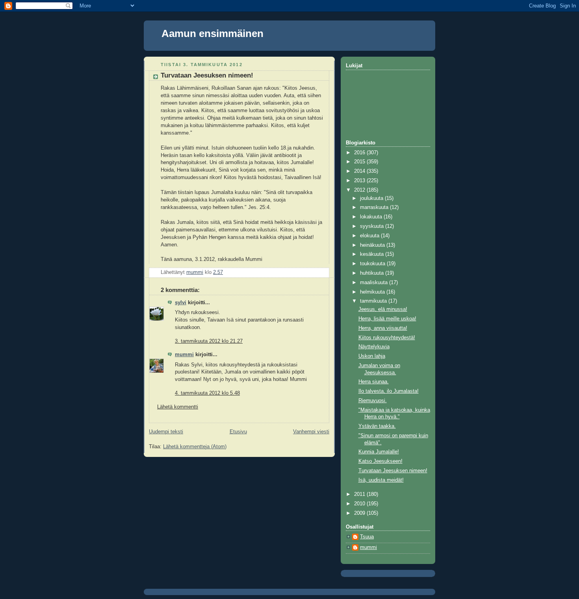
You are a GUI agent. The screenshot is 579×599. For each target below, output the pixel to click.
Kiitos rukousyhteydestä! (386, 337)
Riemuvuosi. (372, 400)
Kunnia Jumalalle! (378, 452)
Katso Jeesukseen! (380, 461)
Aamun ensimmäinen (212, 33)
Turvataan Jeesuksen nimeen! (392, 470)
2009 (360, 513)
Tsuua (367, 537)
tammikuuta (374, 301)
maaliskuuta (374, 282)
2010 (360, 504)
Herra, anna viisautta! (382, 328)
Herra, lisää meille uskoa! (387, 319)
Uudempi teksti (166, 431)
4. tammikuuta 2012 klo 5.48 (207, 393)
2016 (360, 152)
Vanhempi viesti (311, 431)
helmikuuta (373, 292)
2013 (360, 180)
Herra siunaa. (373, 382)
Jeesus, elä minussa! (382, 309)
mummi (184, 354)
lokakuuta (372, 217)
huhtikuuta (372, 273)
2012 (360, 190)
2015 (360, 162)
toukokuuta (373, 263)
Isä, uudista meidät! (381, 480)
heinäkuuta (373, 245)
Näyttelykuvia (374, 346)
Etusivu (238, 431)
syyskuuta (372, 226)
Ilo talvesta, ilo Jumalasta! (388, 391)
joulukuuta (372, 198)
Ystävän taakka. (377, 426)
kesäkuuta (372, 254)
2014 (360, 171)
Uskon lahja (371, 356)
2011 (360, 494)
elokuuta (370, 235)
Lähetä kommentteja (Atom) (194, 446)
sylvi (180, 302)
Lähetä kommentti (177, 407)
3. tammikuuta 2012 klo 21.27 (209, 341)
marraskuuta (375, 207)
